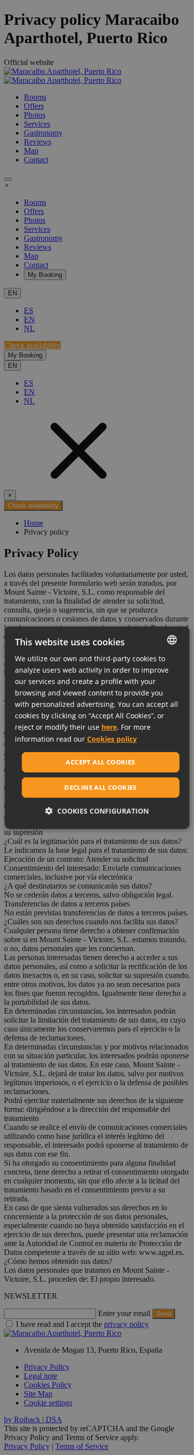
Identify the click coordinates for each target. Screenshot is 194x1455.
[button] (97, 811)
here (109, 727)
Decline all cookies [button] (100, 787)
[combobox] (172, 639)
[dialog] (97, 727)
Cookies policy (112, 738)
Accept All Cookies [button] (100, 762)
